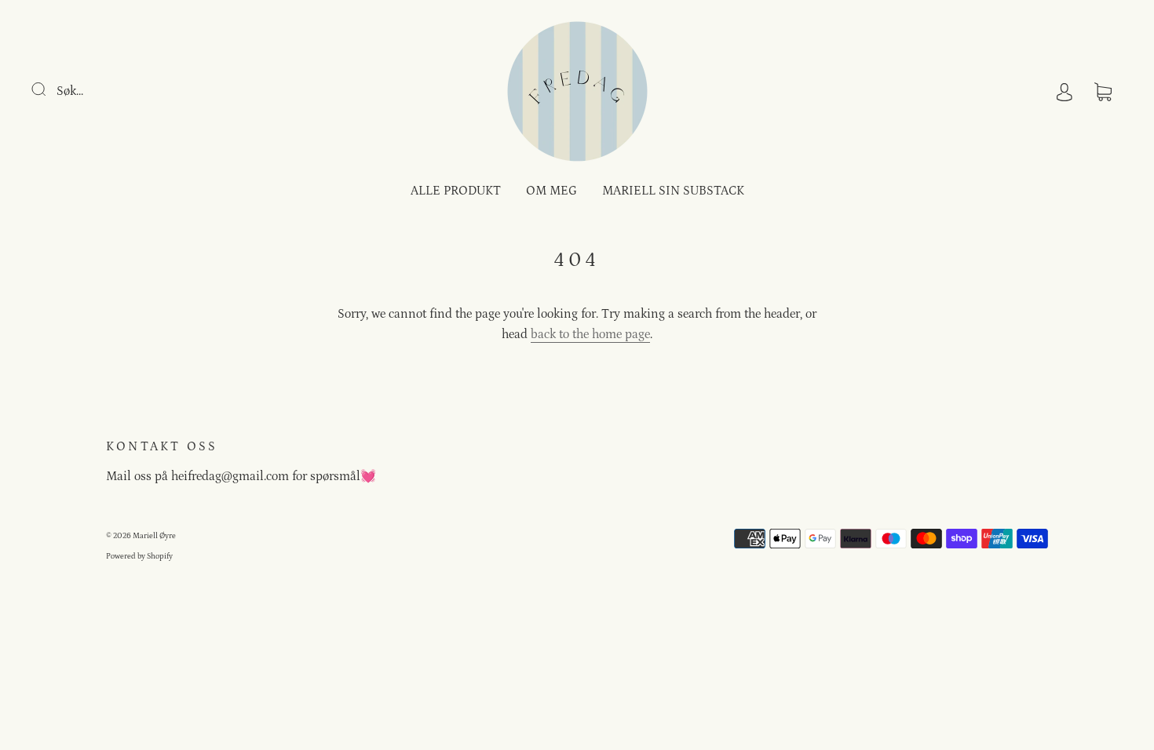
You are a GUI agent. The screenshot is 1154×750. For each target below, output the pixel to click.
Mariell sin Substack (673, 191)
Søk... (70, 91)
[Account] (1064, 91)
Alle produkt (456, 191)
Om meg (551, 191)
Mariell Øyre (154, 536)
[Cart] (1103, 91)
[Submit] (48, 89)
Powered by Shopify (139, 556)
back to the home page (590, 334)
